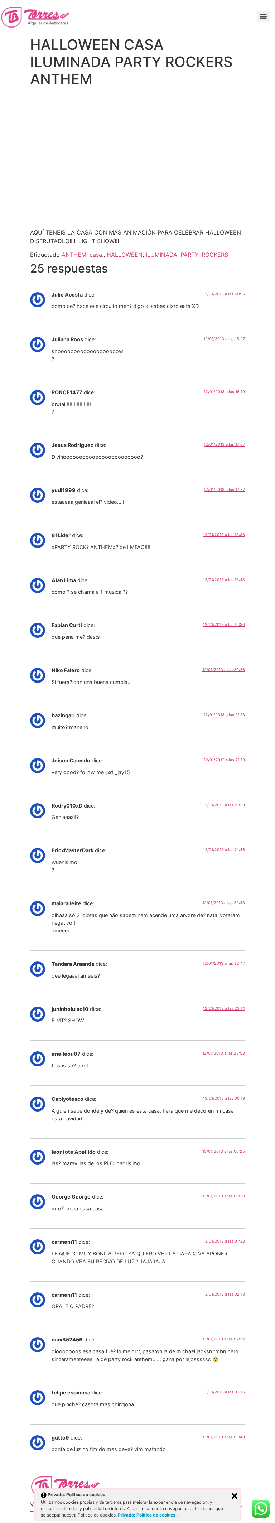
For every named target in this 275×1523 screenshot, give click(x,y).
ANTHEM (74, 254)
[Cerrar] (234, 1496)
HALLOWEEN (125, 254)
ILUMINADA (161, 254)
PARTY (189, 254)
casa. (96, 254)
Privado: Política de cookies (147, 1515)
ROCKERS (215, 254)
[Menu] (263, 16)
